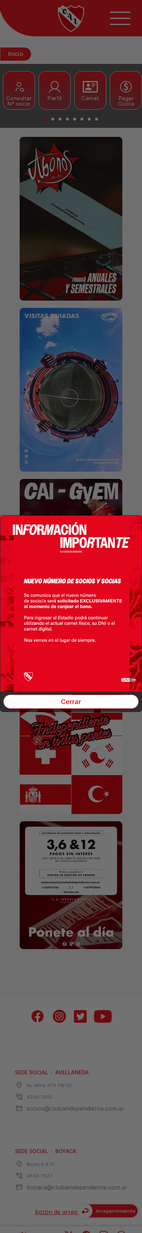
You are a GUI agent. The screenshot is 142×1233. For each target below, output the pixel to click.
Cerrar (71, 701)
